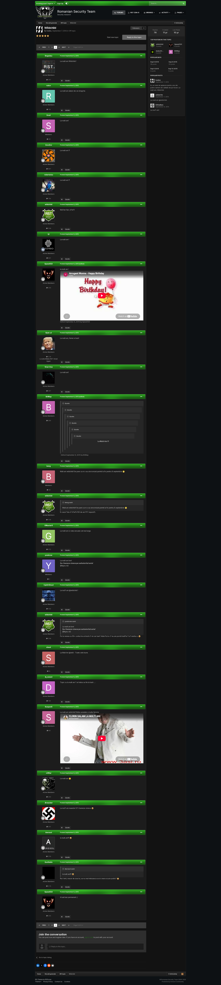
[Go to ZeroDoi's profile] (48, 155)
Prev (44, 47)
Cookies (67, 981)
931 (49, 827)
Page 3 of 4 (78, 47)
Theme (37, 981)
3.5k (49, 856)
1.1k (49, 109)
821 (49, 258)
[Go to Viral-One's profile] (48, 377)
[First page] (39, 47)
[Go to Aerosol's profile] (48, 843)
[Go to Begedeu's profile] (48, 66)
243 (49, 797)
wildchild (48, 204)
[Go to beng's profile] (48, 476)
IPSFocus (48, 979)
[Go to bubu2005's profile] (152, 52)
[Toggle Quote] (63, 403)
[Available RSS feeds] (182, 974)
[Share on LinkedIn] (37, 965)
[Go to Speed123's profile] (48, 274)
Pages (180, 12)
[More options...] (141, 55)
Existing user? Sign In (45, 3)
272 (49, 549)
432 (49, 609)
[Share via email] (52, 965)
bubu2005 (160, 51)
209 (49, 420)
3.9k (49, 228)
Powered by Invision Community (173, 981)
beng (49, 466)
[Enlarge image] (123, 471)
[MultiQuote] (62, 80)
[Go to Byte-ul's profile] (48, 343)
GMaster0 (48, 525)
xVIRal (48, 773)
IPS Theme (39, 979)
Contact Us (58, 981)
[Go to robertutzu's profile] (48, 185)
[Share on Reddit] (49, 965)
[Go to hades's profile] (39, 29)
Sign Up (60, 3)
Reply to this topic (134, 37)
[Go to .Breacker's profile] (48, 813)
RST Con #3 (134, 12)
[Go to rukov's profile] (48, 96)
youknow (48, 555)
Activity (165, 12)
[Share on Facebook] (45, 965)
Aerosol (48, 832)
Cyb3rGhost (49, 585)
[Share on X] (41, 965)
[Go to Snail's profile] (48, 126)
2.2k (49, 357)
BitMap (49, 397)
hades (49, 31)
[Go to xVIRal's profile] (48, 783)
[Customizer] (66, 3)
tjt (48, 234)
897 (49, 169)
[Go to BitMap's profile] (48, 407)
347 (49, 391)
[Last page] (68, 47)
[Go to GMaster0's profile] (48, 536)
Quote (67, 80)
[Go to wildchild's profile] (48, 215)
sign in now (89, 937)
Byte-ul (49, 333)
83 (49, 730)
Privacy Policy (48, 981)
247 (49, 80)
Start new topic (112, 37)
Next (64, 47)
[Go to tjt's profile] (48, 245)
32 (49, 490)
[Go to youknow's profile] (48, 566)
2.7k (49, 886)
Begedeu (48, 56)
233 (49, 288)
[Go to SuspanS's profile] (48, 717)
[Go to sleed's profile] (48, 658)
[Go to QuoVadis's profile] (48, 873)
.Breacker (49, 803)
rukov (48, 85)
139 (49, 701)
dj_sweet (48, 677)
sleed (48, 647)
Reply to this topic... (58, 946)
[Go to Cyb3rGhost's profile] (48, 595)
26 (49, 139)
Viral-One (49, 367)
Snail (49, 115)
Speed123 (49, 264)
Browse (149, 12)
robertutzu (48, 175)
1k (49, 671)
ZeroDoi (48, 145)
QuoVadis (48, 862)
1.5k (49, 198)
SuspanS (48, 707)
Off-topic (72, 31)
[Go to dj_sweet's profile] (48, 687)
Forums (119, 12)
